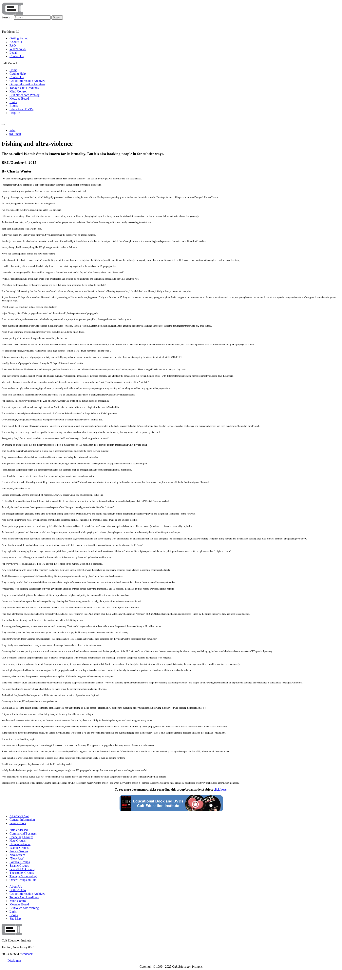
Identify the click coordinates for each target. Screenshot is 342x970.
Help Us (15, 112)
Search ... (7, 17)
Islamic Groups (19, 847)
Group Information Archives (27, 80)
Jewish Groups (19, 851)
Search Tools (18, 823)
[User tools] (3, 124)
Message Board (19, 98)
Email (17, 134)
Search (57, 17)
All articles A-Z (19, 816)
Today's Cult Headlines (24, 88)
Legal (13, 52)
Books (14, 105)
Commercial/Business (23, 833)
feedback (27, 954)
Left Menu (8, 63)
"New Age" (17, 858)
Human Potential (20, 844)
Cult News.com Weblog (25, 95)
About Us (16, 42)
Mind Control (18, 91)
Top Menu (8, 31)
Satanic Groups (19, 865)
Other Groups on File (23, 879)
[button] (17, 31)
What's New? (18, 49)
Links (13, 102)
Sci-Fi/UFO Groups (22, 869)
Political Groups (20, 862)
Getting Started (19, 38)
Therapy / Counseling (23, 876)
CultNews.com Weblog (24, 908)
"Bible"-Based (19, 830)
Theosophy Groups (22, 872)
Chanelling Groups (21, 837)
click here (220, 789)
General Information (22, 819)
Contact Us (17, 56)
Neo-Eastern (17, 855)
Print (12, 130)
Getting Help (18, 73)
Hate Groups (18, 840)
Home (13, 70)
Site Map (15, 918)
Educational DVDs (21, 109)
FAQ (13, 45)
